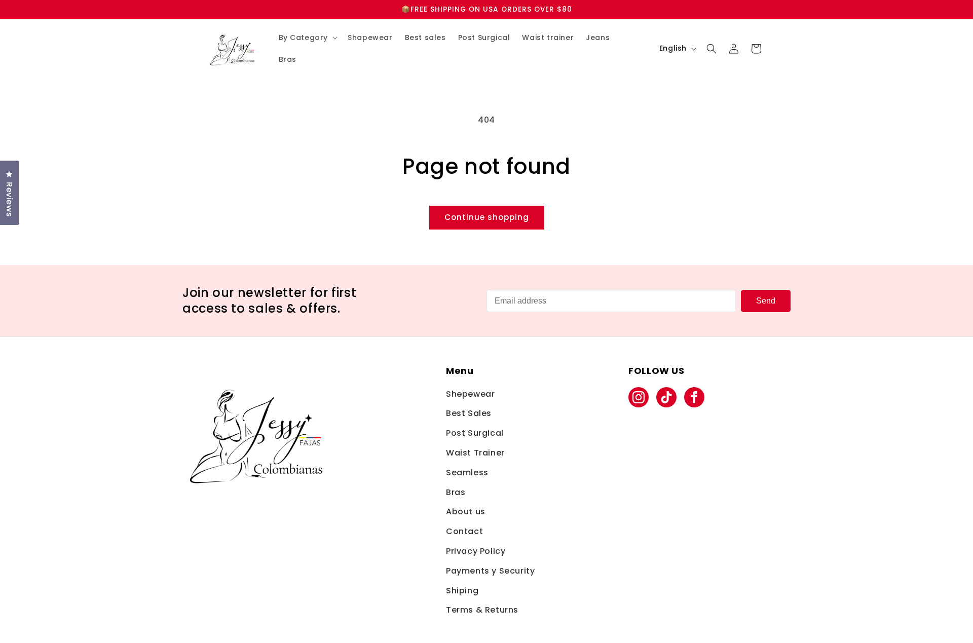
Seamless (467, 472)
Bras (455, 492)
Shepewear (470, 394)
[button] (307, 37)
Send (765, 300)
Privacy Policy (475, 551)
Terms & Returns (482, 610)
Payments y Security (490, 571)
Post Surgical (475, 433)
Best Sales (469, 413)
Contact (464, 531)
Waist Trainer (475, 453)
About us (465, 511)
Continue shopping (486, 217)
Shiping (462, 590)
